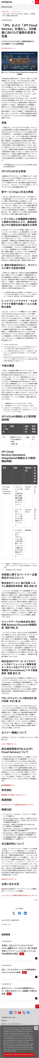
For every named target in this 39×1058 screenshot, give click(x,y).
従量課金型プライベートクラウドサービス (15, 403)
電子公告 (4, 1020)
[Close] (36, 1028)
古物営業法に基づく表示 (8, 1017)
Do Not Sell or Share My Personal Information (18, 1054)
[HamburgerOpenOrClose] (37, 2)
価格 (27, 437)
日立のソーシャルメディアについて (11, 1024)
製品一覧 (15, 444)
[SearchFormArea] (33, 2)
